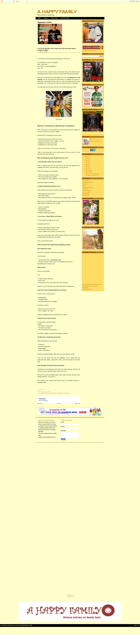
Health (84, 185)
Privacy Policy (54, 18)
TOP (139, 625)
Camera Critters (86, 192)
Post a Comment (43, 400)
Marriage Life (86, 195)
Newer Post (40, 403)
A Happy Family (56, 11)
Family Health (60, 393)
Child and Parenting (45, 393)
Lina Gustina (94, 139)
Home (59, 403)
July (87, 160)
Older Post (77, 403)
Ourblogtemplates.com (25, 625)
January (88, 172)
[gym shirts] (93, 81)
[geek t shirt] (93, 106)
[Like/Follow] (91, 150)
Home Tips (85, 184)
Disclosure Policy (65, 18)
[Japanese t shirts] (50, 44)
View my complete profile (95, 141)
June (87, 162)
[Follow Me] (94, 150)
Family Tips (67, 393)
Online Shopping (87, 190)
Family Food (53, 393)
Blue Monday (86, 193)
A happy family (70, 596)
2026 (85, 156)
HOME (39, 18)
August (88, 158)
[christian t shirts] (93, 42)
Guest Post (85, 188)
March (87, 168)
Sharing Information (88, 182)
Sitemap (46, 18)
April (87, 166)
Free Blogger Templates (6, 625)
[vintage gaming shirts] (93, 131)
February (88, 170)
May (87, 164)
